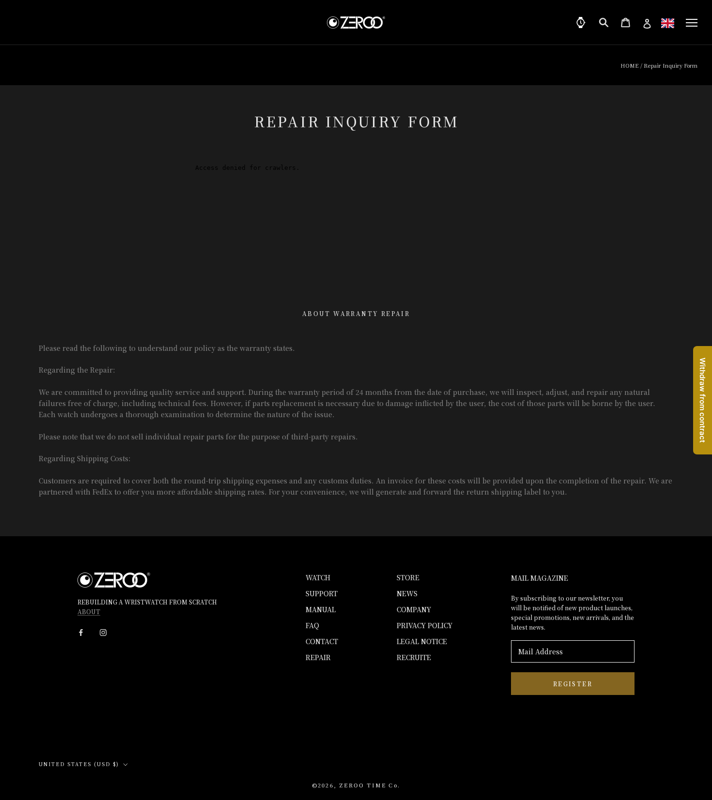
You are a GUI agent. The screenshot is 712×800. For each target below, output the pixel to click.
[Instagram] (103, 631)
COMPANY (414, 609)
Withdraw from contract (702, 400)
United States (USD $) (79, 764)
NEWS (407, 593)
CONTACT (322, 641)
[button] (667, 23)
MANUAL (321, 609)
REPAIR (318, 657)
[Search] (604, 22)
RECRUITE (414, 657)
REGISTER (572, 683)
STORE (408, 577)
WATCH (318, 577)
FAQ (312, 625)
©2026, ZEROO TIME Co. (356, 785)
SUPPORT (322, 593)
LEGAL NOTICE (422, 641)
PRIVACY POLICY (424, 625)
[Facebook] (80, 631)
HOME (629, 65)
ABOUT (88, 611)
